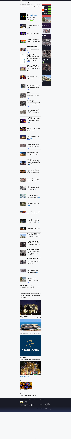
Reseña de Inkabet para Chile (31, 405)
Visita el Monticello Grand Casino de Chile (32, 241)
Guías (39, 0)
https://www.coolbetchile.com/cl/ (33, 15)
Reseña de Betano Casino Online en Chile (45, 10)
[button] (35, 438)
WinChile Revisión (29, 117)
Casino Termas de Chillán (30, 100)
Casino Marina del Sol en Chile (31, 74)
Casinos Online (29, 0)
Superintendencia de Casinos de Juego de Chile (33, 233)
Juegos (36, 0)
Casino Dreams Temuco (30, 159)
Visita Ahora (49, 6)
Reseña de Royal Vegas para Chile (45, 13)
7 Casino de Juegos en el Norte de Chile (32, 46)
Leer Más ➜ (28, 35)
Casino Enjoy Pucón (29, 168)
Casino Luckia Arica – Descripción (47, 404)
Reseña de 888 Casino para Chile (31, 406)
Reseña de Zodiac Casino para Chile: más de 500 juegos (46, 11)
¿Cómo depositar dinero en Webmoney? (40, 408)
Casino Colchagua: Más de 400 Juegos (32, 65)
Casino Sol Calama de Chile (30, 108)
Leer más (32, 27)
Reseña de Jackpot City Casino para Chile (46, 6)
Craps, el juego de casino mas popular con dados (25, 376)
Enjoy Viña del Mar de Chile (47, 403)
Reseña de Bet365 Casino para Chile (32, 404)
